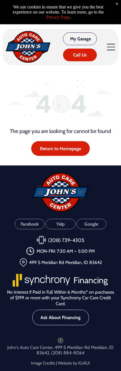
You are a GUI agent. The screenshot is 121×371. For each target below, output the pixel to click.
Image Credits (43, 363)
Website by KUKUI (74, 363)
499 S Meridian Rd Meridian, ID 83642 (65, 262)
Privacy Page (58, 17)
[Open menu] (111, 47)
